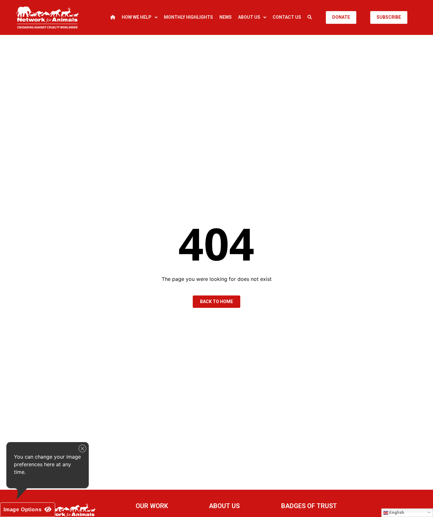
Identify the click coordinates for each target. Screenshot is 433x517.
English (396, 512)
